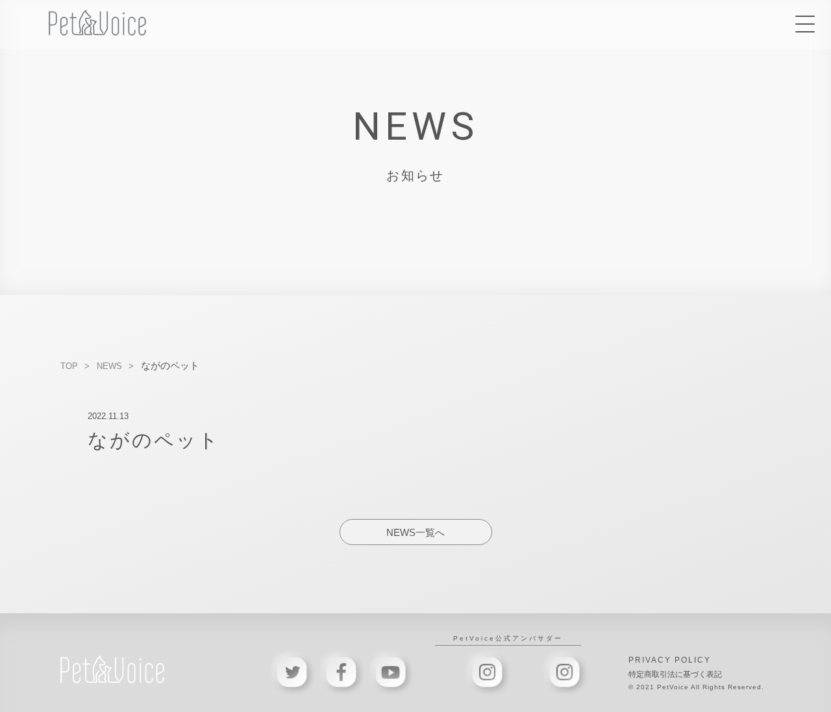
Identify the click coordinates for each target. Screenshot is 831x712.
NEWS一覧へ (415, 532)
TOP (69, 366)
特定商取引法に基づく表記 (675, 674)
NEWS (109, 366)
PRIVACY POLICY (669, 660)
